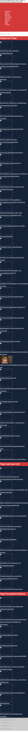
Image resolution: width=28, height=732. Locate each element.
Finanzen (7, 18)
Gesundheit (8, 17)
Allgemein (8, 11)
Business (7, 20)
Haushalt (7, 14)
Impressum (6, 722)
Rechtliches (6, 728)
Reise (6, 23)
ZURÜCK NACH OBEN (7, 720)
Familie (7, 13)
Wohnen (7, 15)
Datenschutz (7, 725)
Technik (7, 24)
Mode (6, 21)
